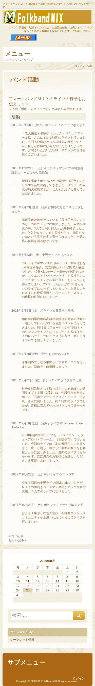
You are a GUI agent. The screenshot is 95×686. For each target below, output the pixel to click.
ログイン (79, 678)
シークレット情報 (22, 639)
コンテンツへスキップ (18, 60)
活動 (15, 116)
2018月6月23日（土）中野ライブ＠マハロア (41, 255)
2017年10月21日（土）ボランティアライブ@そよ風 (47, 505)
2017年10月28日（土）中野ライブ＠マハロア (42, 474)
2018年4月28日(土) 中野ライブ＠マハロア (40, 354)
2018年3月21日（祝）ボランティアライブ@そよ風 (46, 380)
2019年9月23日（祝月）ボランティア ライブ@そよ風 (48, 125)
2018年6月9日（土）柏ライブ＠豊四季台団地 (42, 310)
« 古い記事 (16, 536)
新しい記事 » (18, 540)
